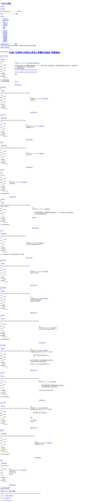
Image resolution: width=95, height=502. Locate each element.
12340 (4, 67)
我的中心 (3, 16)
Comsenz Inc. (9, 500)
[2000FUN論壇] (6, 3)
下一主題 (7, 487)
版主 (2, 172)
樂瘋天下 (3, 430)
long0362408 (3, 114)
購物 (4, 28)
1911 (4, 241)
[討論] (12, 52)
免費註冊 (3, 6)
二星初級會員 (4, 463)
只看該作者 (30, 63)
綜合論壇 (6, 20)
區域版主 (3, 59)
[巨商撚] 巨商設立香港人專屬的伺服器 (32, 52)
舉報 (16, 84)
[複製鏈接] (55, 52)
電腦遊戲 (5, 37)
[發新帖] (7, 47)
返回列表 (3, 47)
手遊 (4, 21)
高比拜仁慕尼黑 (4, 55)
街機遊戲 (5, 40)
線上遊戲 (5, 33)
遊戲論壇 (5, 32)
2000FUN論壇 (4, 45)
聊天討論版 (15, 45)
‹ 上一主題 (3, 487)
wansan (2, 230)
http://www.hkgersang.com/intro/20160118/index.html (26, 72)
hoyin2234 (3, 169)
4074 (4, 153)
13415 (4, 441)
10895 (4, 181)
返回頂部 (19, 84)
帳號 (2, 11)
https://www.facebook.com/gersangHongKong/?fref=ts (26, 69)
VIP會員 (2, 202)
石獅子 (2, 142)
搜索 (2, 44)
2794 (4, 126)
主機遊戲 (5, 38)
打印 (39, 63)
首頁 (5, 18)
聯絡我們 (3, 491)
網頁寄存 (11, 495)
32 (3, 471)
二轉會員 (3, 90)
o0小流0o (3, 199)
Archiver (6, 491)
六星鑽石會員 (4, 118)
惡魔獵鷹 (3, 87)
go (9, 48)
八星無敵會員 (4, 433)
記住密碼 (19, 11)
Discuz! (7, 498)
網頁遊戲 (5, 25)
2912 (4, 212)
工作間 (6, 495)
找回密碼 (3, 8)
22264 (4, 98)
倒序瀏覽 (35, 63)
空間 (5, 24)
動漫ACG (5, 41)
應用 (4, 26)
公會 (5, 22)
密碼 (2, 13)
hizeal (2, 460)
